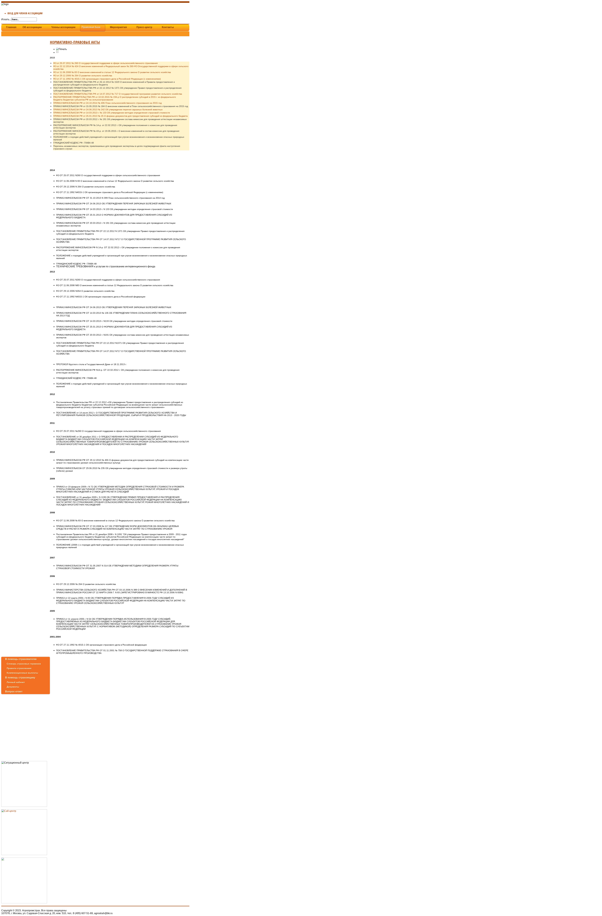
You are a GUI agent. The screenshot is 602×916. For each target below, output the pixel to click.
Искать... (6, 19)
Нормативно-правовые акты (75, 42)
